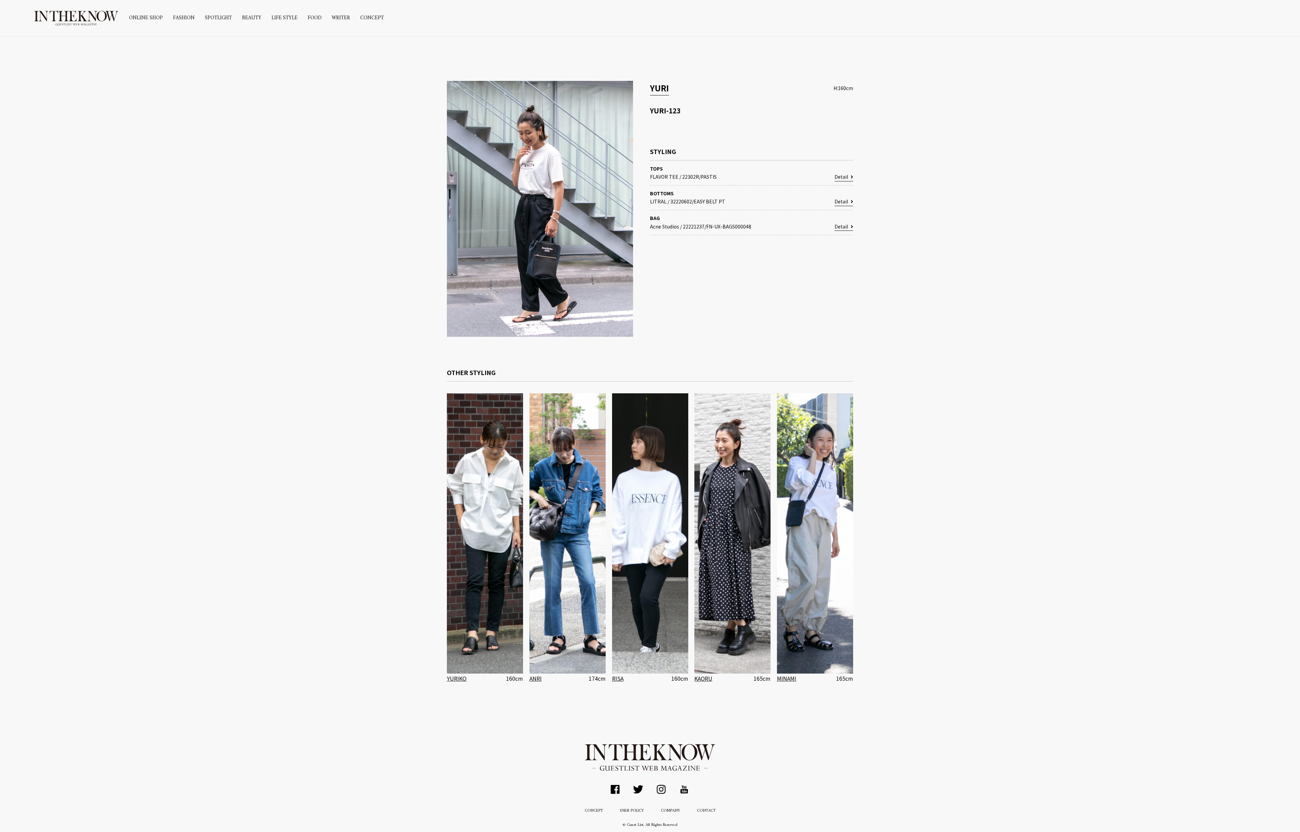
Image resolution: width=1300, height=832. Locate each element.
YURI (659, 88)
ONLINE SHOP (146, 18)
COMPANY (670, 810)
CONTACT (706, 810)
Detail (841, 176)
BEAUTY (251, 18)
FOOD (315, 18)
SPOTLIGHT (218, 18)
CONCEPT (372, 18)
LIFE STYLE (285, 18)
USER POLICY (632, 810)
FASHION (184, 18)
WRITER (341, 18)
